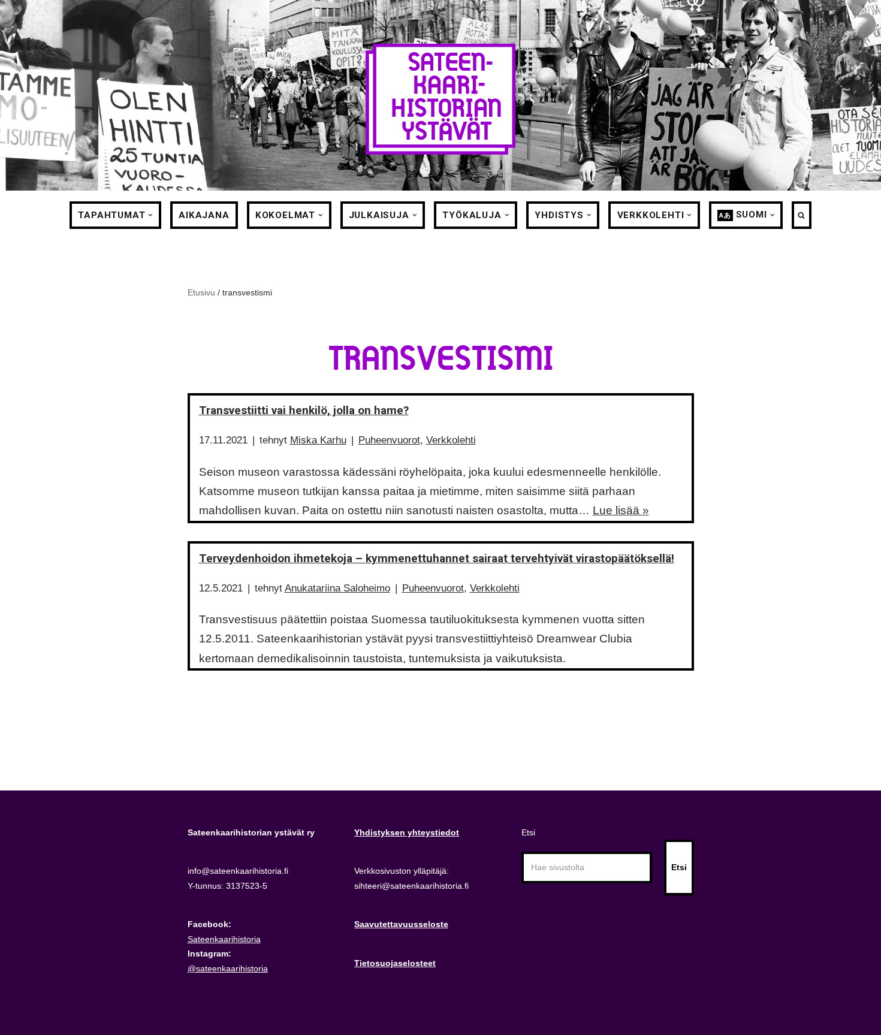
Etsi (528, 832)
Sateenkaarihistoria (224, 939)
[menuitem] (742, 215)
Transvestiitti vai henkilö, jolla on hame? (304, 410)
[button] (150, 215)
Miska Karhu (318, 440)
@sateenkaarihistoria (228, 968)
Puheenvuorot (389, 440)
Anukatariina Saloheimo (337, 588)
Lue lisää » (621, 510)
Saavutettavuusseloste (401, 924)
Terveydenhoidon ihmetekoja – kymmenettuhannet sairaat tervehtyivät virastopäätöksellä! (436, 558)
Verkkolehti (451, 440)
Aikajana (204, 215)
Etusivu (201, 292)
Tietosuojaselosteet (395, 963)
